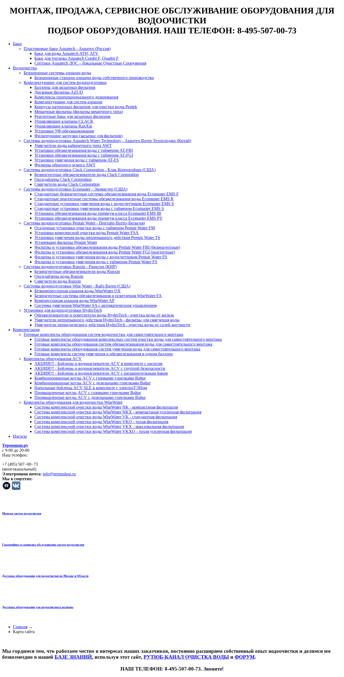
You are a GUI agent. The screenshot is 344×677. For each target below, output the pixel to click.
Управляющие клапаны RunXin (63, 126)
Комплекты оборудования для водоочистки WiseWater (73, 402)
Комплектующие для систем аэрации (68, 102)
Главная (20, 627)
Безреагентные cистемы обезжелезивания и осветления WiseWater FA (98, 295)
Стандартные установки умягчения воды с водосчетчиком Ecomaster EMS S (104, 203)
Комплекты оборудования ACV (53, 358)
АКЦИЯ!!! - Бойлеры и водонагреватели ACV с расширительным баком (101, 373)
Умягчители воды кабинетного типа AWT (73, 145)
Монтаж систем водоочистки (21, 513)
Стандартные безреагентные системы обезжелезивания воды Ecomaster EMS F (106, 194)
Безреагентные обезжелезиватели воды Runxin (77, 271)
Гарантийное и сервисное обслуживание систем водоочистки (43, 544)
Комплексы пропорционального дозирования (76, 97)
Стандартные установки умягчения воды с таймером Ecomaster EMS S (99, 208)
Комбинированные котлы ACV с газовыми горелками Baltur (90, 378)
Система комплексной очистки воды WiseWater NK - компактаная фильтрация (106, 407)
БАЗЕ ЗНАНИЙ (73, 657)
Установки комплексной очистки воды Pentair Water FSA (86, 232)
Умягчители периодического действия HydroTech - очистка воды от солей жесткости (112, 324)
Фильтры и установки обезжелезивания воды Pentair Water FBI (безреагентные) (107, 247)
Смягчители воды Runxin (57, 281)
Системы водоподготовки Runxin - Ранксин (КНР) (70, 266)
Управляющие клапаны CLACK (64, 121)
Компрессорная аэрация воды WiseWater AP (74, 300)
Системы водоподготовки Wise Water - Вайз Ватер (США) (77, 286)
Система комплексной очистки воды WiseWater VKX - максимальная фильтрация (109, 426)
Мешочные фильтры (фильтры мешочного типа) (78, 111)
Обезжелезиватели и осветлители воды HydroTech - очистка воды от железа (104, 315)
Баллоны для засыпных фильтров (64, 87)
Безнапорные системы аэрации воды (57, 73)
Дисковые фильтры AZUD (58, 92)
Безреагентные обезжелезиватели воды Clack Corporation (86, 174)
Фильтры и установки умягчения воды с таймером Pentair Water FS (95, 261)
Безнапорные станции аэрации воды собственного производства (94, 77)
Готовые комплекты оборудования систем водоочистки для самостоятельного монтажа (103, 334)
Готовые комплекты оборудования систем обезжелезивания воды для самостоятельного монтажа (123, 344)
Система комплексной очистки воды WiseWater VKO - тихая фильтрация (101, 421)
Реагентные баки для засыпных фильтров (72, 116)
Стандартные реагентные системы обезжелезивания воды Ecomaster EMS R (104, 199)
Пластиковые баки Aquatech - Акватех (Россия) (67, 48)
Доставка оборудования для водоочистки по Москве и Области (45, 575)
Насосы (20, 436)
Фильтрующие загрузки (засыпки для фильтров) (78, 136)
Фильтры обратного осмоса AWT (64, 165)
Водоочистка (25, 68)
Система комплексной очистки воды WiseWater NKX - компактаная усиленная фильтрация (117, 412)
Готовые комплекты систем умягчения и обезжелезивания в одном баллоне (103, 354)
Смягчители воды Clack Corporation (67, 184)
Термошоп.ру (15, 445)
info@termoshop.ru (59, 474)
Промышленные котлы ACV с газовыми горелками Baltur (87, 392)
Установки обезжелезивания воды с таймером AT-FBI (83, 150)
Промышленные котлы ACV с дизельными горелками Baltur (90, 397)
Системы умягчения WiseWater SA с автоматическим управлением (95, 305)
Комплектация (26, 329)
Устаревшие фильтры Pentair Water (65, 242)
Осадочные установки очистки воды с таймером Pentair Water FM (94, 228)
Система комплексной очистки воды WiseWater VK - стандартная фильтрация (105, 417)
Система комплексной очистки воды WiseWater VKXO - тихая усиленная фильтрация (113, 431)
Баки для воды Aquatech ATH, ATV (66, 53)
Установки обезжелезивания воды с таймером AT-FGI (83, 155)
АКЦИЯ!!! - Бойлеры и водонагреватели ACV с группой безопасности (99, 368)
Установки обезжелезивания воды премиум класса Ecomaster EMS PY (98, 218)
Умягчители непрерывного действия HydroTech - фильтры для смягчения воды (107, 320)
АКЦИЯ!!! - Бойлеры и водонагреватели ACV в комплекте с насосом (98, 363)
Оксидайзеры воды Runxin (58, 276)
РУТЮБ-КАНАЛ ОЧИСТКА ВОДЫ (186, 657)
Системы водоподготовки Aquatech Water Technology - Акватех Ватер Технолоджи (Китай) (107, 140)
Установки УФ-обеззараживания (64, 131)
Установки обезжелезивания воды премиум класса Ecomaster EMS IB (97, 213)
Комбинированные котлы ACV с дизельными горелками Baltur (92, 383)
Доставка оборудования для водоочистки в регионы (37, 607)
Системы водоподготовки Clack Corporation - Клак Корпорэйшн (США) (90, 169)
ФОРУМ (245, 657)
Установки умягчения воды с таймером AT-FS (76, 160)
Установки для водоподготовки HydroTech (63, 310)
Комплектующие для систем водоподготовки (65, 82)
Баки (17, 43)
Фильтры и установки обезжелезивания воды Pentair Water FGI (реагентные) (104, 252)
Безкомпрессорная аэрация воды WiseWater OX (77, 291)
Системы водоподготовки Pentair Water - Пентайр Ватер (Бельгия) (84, 223)
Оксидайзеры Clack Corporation (63, 179)
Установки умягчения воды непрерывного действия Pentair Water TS (97, 237)
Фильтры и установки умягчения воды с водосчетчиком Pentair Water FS (100, 257)
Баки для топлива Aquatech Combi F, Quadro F (76, 58)
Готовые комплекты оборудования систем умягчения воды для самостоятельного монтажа (117, 349)
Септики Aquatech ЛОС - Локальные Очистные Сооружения (90, 63)
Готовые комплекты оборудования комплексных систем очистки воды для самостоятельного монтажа (128, 339)
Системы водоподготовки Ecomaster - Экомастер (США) (75, 189)
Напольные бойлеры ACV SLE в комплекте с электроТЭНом (90, 387)
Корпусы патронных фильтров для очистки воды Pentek (85, 106)
